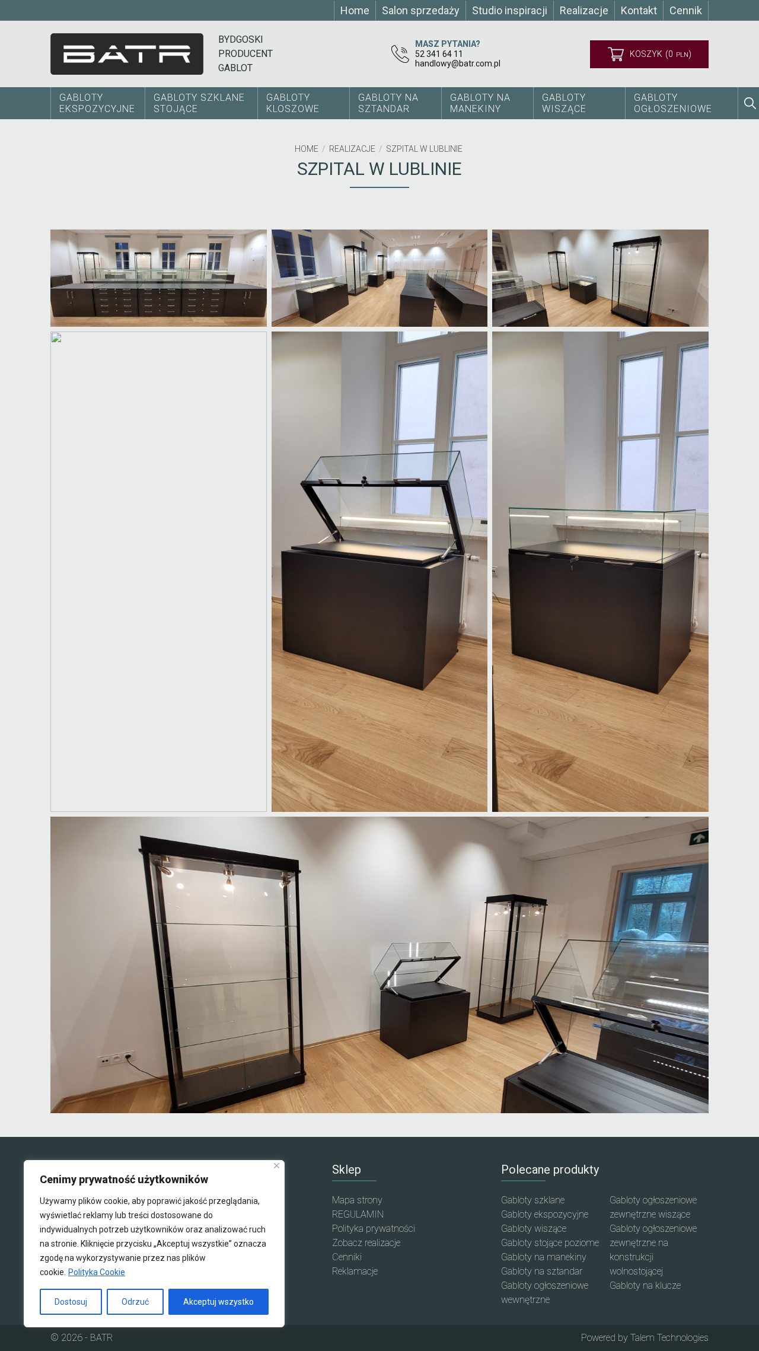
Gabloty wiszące (564, 103)
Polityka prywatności (373, 1228)
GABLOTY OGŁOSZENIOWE (673, 103)
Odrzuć (135, 1302)
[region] (154, 1243)
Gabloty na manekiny (543, 1257)
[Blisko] (276, 1165)
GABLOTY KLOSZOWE (293, 103)
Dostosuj (71, 1302)
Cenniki (347, 1257)
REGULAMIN (358, 1214)
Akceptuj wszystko (218, 1302)
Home (306, 149)
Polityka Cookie (96, 1272)
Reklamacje (355, 1271)
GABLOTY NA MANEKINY (480, 103)
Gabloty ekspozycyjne (544, 1214)
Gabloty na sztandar (541, 1271)
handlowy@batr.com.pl (457, 63)
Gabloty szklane (533, 1200)
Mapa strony (357, 1200)
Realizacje (352, 149)
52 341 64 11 (439, 54)
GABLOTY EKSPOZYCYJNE (97, 103)
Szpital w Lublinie (424, 149)
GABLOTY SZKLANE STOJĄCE (199, 103)
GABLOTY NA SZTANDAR (388, 103)
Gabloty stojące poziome (550, 1242)
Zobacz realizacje (366, 1242)
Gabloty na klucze (645, 1285)
